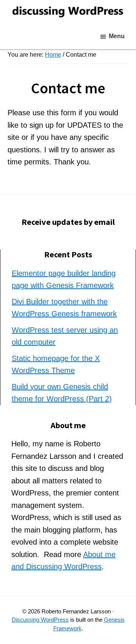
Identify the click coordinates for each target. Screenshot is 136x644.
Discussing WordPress (40, 619)
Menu (117, 36)
